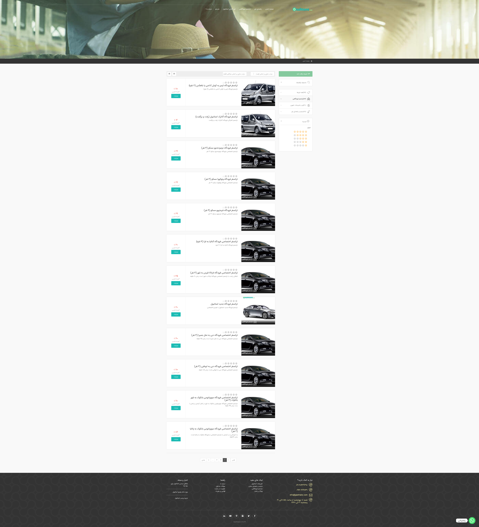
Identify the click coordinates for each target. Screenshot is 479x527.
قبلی (233, 460)
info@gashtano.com (298, 495)
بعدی (203, 460)
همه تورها (301, 92)
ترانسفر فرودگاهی (245, 9)
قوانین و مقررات (220, 491)
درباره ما (209, 9)
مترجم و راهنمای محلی (255, 486)
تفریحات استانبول (257, 484)
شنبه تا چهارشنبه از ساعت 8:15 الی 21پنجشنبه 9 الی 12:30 (292, 501)
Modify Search (301, 83)
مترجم (217, 9)
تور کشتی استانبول (229, 9)
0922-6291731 (302, 490)
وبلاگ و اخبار (258, 491)
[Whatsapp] (472, 520)
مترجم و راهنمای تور (298, 111)
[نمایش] (169, 74)
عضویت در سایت (220, 489)
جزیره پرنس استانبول (181, 498)
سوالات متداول (220, 486)
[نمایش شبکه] (174, 74)
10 (208, 460)
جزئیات (176, 96)
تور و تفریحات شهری (298, 105)
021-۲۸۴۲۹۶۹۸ (301, 485)
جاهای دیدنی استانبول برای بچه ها (179, 485)
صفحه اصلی (269, 9)
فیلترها (304, 121)
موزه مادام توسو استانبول (180, 492)
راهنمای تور (258, 9)
